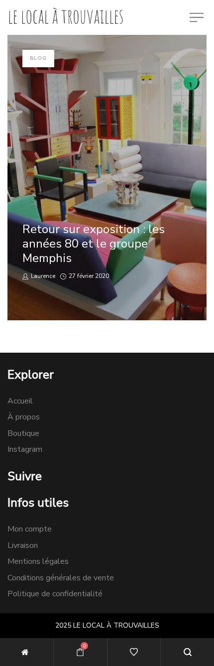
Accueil (20, 401)
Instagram (24, 449)
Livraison (22, 545)
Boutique (23, 433)
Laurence (42, 276)
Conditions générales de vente (60, 577)
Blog (38, 58)
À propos (23, 416)
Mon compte (29, 529)
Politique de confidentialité (55, 593)
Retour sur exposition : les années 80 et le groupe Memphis (93, 243)
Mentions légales (38, 561)
